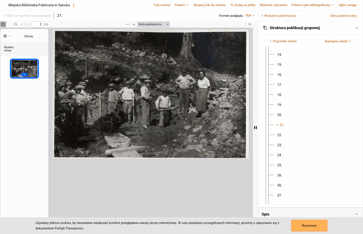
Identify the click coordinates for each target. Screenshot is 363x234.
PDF (248, 16)
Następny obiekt (336, 41)
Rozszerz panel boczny (280, 16)
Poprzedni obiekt (285, 41)
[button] (310, 28)
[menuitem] (279, 54)
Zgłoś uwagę (347, 5)
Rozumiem (309, 226)
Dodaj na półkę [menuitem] (244, 5)
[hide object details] (255, 127)
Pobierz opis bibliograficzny (311, 5)
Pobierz (180, 5)
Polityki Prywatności (69, 228)
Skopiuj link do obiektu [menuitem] (210, 5)
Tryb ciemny (162, 5)
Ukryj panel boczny (343, 16)
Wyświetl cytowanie (273, 5)
